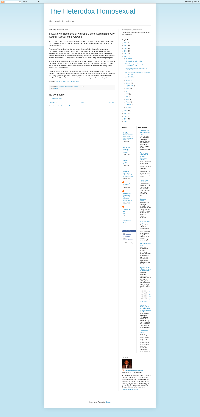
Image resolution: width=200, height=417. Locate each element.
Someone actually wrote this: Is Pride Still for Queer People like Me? (145, 308)
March (128, 102)
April (127, 99)
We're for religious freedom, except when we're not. (136, 64)
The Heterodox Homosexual (92, 11)
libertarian (130, 239)
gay (124, 239)
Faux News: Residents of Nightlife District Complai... (136, 69)
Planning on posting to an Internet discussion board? (144, 156)
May (127, 96)
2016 (126, 48)
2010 (126, 116)
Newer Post (53, 102)
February (129, 105)
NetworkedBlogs (127, 231)
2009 (126, 119)
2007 (126, 121)
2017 (126, 45)
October (128, 83)
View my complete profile (130, 389)
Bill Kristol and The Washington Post (145, 132)
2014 (126, 54)
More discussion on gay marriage (145, 222)
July (127, 91)
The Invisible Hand (128, 164)
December (129, 59)
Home (82, 102)
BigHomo (126, 171)
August (128, 88)
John (124, 186)
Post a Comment (57, 98)
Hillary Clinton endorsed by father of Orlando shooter (128, 174)
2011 (126, 113)
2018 (126, 43)
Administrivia (129, 77)
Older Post (111, 102)
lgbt (126, 239)
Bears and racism (143, 200)
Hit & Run (126, 133)
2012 (126, 111)
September (129, 86)
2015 (126, 51)
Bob (124, 213)
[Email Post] (82, 86)
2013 (126, 56)
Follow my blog (129, 242)
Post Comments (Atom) (65, 106)
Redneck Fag (127, 184)
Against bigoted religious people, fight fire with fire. (145, 269)
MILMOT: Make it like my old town (67, 81)
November (129, 80)
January (128, 107)
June (127, 94)
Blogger (108, 402)
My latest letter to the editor (133, 61)
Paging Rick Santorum (144, 181)
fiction (56, 88)
